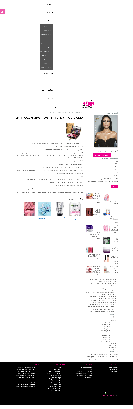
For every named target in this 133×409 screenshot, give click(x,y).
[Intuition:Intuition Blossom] (106, 197)
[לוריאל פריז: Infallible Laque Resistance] (89, 212)
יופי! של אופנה (107, 339)
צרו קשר (112, 349)
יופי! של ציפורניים (106, 326)
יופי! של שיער (107, 328)
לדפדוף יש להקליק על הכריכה (108, 151)
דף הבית (112, 317)
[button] (2, 11)
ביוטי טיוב (111, 345)
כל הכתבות (111, 320)
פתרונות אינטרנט (110, 395)
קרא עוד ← (98, 202)
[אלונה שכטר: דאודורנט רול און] (106, 269)
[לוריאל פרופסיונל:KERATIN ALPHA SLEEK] (89, 228)
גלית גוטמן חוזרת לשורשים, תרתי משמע (103, 287)
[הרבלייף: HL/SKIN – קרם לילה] (106, 249)
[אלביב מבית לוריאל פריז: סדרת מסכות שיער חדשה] (89, 196)
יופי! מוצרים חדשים (105, 334)
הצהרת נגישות (113, 367)
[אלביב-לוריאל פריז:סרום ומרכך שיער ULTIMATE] (106, 228)
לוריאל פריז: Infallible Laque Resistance (102, 300)
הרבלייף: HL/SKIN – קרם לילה (114, 248)
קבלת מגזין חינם (109, 347)
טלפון (116, 172)
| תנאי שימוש (114, 371)
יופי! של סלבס (107, 338)
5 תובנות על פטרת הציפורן (106, 281)
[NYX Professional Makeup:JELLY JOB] (89, 249)
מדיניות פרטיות (113, 369)
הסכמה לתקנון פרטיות (111, 178)
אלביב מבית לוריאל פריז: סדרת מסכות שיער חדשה (100, 296)
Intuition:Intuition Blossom (106, 298)
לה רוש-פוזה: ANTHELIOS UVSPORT (114, 218)
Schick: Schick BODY (115, 239)
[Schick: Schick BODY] (106, 240)
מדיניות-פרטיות (93, 181)
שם (117, 161)
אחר (60, 367)
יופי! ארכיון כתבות (106, 341)
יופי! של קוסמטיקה (105, 330)
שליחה (114, 186)
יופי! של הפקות (106, 336)
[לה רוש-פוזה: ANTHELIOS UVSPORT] (106, 212)
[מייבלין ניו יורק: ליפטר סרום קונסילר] (106, 258)
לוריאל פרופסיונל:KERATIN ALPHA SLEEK (94, 234)
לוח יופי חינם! (110, 343)
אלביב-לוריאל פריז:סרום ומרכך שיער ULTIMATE (114, 229)
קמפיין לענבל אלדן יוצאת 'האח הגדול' (103, 310)
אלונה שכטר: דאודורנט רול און (114, 268)
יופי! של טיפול (107, 332)
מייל (116, 167)
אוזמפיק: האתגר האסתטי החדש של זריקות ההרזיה (100, 279)
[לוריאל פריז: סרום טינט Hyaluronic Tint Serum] (89, 269)
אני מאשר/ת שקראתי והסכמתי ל (103, 181)
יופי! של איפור (107, 322)
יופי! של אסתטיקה (106, 324)
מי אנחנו (112, 319)
